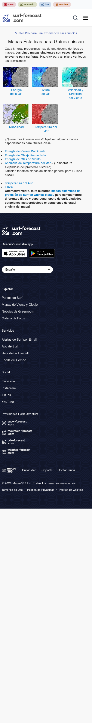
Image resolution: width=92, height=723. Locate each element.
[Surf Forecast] (22, 17)
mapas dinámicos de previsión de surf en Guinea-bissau (42, 193)
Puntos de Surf (12, 297)
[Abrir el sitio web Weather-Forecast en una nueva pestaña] (62, 4)
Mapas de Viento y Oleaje (20, 304)
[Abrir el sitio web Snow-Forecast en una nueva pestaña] (9, 4)
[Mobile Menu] (85, 18)
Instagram (9, 388)
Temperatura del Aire (19, 183)
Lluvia (9, 187)
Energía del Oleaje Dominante (25, 151)
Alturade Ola (46, 92)
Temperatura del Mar (46, 129)
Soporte (47, 470)
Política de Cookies (71, 490)
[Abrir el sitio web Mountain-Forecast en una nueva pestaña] (27, 4)
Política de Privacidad (40, 490)
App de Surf (10, 346)
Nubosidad (16, 127)
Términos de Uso (12, 490)
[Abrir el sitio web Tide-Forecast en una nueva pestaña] (45, 4)
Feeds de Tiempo (14, 360)
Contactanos (66, 470)
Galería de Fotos (13, 318)
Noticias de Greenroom (18, 311)
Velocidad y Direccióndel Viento (75, 94)
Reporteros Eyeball (15, 353)
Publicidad (29, 470)
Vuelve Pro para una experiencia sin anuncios (46, 33)
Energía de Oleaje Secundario (25, 155)
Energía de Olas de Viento (23, 159)
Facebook (8, 381)
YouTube (8, 401)
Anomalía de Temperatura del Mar (28, 163)
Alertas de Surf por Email (19, 339)
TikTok (6, 394)
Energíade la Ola (16, 92)
